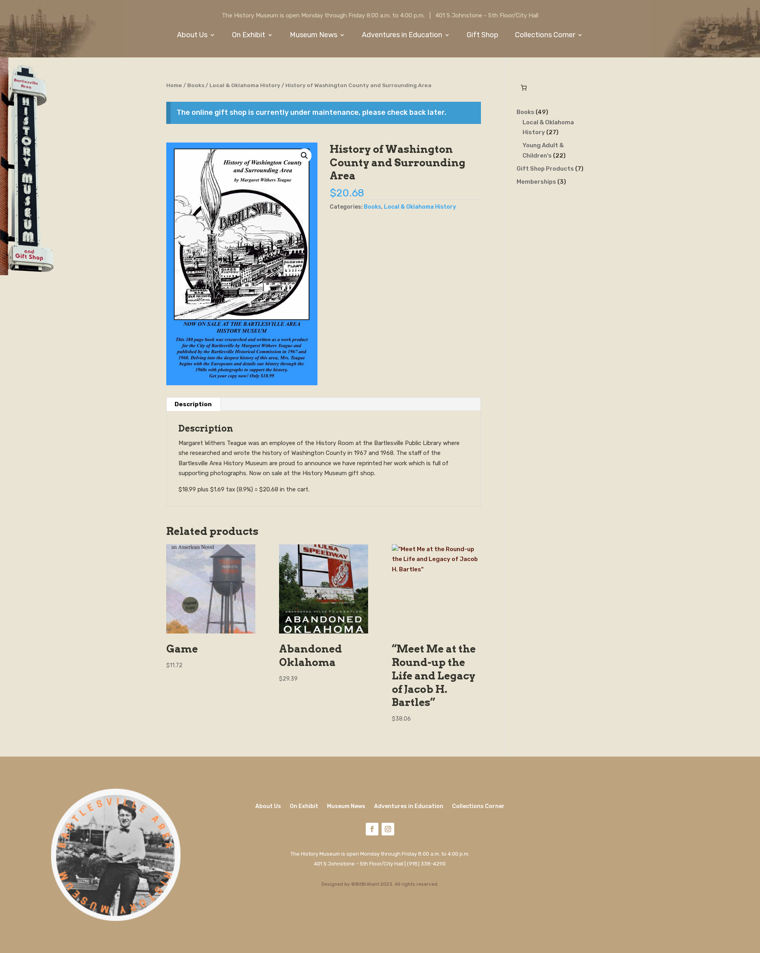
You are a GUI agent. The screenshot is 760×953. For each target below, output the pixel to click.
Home (174, 85)
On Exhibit (248, 35)
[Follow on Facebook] (372, 829)
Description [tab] (193, 404)
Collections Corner (545, 35)
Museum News (313, 35)
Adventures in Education (402, 35)
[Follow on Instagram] (388, 829)
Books (195, 85)
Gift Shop (482, 35)
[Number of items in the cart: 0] (524, 87)
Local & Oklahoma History (244, 85)
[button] (304, 155)
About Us (192, 35)
